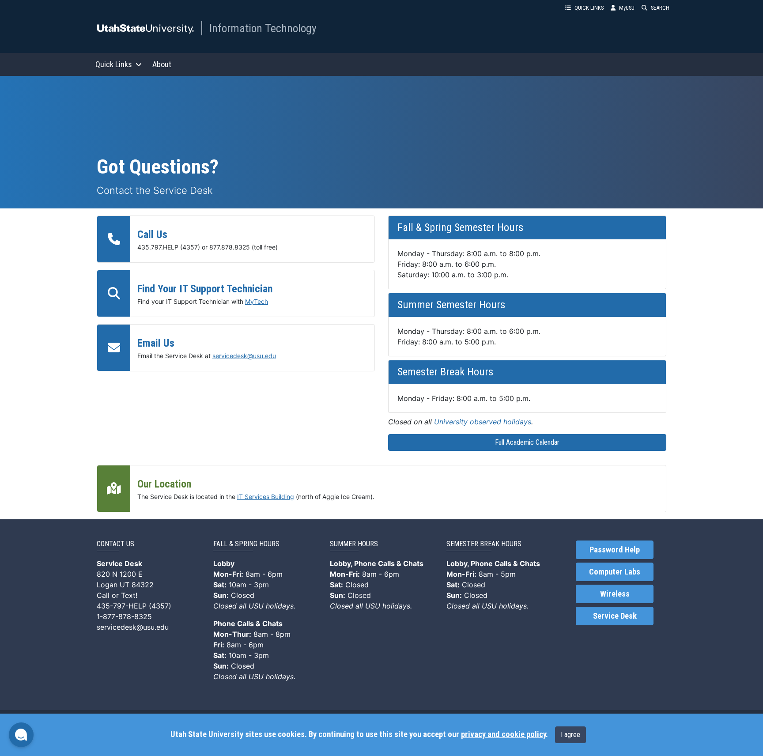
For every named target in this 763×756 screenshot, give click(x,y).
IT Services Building (265, 496)
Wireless (615, 594)
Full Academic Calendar (527, 442)
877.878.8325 (229, 247)
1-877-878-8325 (124, 616)
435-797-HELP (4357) (134, 605)
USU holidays (271, 605)
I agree (570, 734)
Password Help (614, 550)
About (161, 64)
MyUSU (627, 7)
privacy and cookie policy (503, 734)
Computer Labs (614, 572)
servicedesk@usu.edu (244, 355)
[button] (21, 734)
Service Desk (615, 616)
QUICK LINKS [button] (589, 7)
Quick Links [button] (113, 64)
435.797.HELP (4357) (168, 247)
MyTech (256, 301)
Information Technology (263, 28)
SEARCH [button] (660, 7)
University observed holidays (482, 421)
